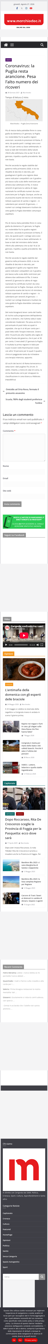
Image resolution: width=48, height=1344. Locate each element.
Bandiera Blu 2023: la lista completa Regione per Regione (31, 882)
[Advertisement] (24, 588)
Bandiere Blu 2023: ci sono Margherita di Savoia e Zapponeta (31, 865)
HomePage (7, 1235)
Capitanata (10, 814)
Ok (14, 1340)
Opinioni (9, 684)
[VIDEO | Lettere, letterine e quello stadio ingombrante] (11, 769)
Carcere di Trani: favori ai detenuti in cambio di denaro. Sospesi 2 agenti (32, 898)
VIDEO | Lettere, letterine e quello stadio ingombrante (32, 767)
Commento (9, 431)
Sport (5, 1267)
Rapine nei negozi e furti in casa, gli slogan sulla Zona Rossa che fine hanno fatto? (32, 727)
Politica (6, 1245)
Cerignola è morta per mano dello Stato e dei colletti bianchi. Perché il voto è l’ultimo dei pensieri (32, 748)
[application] (24, 635)
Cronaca (20, 814)
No (20, 1340)
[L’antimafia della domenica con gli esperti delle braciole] (24, 669)
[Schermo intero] (42, 645)
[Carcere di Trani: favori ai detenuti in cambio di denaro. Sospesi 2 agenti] (11, 900)
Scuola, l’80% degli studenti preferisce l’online (24, 401)
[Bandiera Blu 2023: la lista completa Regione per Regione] (11, 883)
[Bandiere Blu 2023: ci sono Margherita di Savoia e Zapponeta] (11, 867)
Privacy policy (30, 1340)
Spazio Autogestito (11, 1262)
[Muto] (37, 645)
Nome (6, 466)
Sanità (8, 60)
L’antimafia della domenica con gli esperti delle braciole (23, 694)
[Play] (6, 645)
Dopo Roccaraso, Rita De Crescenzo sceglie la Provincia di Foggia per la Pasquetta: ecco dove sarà (23, 828)
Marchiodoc (27, 93)
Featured (7, 1229)
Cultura (6, 1224)
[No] (45, 1325)
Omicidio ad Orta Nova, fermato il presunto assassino (22, 391)
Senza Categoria (10, 1256)
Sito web (7, 490)
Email (5, 478)
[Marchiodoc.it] (6, 45)
